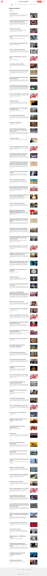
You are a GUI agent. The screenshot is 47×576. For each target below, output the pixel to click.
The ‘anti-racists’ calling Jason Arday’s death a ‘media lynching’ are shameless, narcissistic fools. (18, 30)
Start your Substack (21, 571)
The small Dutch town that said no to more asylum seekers (18, 451)
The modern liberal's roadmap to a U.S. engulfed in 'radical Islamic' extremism (18, 496)
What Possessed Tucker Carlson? (17, 301)
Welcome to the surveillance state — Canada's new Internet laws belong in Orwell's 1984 (19, 262)
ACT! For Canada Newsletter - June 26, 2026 (19, 488)
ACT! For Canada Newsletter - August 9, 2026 (19, 93)
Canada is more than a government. (15, 428)
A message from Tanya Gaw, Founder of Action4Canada (18, 65)
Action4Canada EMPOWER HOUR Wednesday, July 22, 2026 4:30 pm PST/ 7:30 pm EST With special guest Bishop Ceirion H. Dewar (19, 293)
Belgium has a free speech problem (17, 467)
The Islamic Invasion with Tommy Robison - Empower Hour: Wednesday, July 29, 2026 (19, 229)
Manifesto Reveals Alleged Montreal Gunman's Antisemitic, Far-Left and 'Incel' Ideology (18, 544)
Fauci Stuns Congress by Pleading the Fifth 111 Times (19, 172)
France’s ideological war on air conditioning (19, 474)
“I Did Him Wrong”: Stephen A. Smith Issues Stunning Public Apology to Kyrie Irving (19, 154)
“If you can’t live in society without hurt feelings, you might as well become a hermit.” (19, 376)
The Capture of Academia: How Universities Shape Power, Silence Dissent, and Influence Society (19, 220)
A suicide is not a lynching (15, 28)
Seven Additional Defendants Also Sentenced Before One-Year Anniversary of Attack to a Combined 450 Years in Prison (19, 508)
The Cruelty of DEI (13, 13)
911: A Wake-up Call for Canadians (17, 64)
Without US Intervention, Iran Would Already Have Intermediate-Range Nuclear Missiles (19, 187)
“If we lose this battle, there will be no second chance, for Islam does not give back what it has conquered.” (18, 490)
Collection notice (30, 569)
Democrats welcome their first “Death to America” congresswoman (17, 393)
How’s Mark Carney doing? (15, 529)
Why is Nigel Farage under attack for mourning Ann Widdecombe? (17, 346)
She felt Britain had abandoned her (15, 44)
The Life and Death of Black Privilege (17, 49)
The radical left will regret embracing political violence (19, 460)
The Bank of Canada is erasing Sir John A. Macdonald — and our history (18, 419)
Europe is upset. (12, 339)
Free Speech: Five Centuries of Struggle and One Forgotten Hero (19, 109)
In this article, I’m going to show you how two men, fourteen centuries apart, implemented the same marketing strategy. (19, 303)
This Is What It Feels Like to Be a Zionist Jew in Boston (19, 36)
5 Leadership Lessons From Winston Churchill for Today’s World (17, 553)
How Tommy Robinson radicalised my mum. (19, 43)
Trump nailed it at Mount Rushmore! (17, 398)
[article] (23, 16)
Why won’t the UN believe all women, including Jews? (17, 443)
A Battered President (14, 101)
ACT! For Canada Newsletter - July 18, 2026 (19, 315)
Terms (26, 569)
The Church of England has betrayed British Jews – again (19, 284)
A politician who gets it (14, 276)
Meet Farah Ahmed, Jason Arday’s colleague (19, 70)
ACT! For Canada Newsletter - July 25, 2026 (19, 246)
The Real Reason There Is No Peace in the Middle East (18, 270)
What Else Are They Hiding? (15, 122)
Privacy (23, 569)
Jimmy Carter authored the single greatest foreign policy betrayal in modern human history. (18, 241)
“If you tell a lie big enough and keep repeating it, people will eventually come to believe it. (19, 148)
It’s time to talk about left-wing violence (18, 359)
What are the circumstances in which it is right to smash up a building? (19, 462)
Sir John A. (11, 421)
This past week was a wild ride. (14, 123)
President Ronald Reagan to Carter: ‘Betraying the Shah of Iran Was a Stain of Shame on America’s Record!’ (19, 237)
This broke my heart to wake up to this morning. (17, 561)
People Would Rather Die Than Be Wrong (18, 522)
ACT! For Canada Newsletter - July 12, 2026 (19, 374)
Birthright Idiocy (13, 433)
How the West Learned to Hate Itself (17, 115)
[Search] (34, 2)
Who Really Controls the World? (16, 481)
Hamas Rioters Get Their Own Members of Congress (18, 391)
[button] (11, 4)
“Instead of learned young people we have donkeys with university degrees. (18, 248)
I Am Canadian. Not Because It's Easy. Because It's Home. (17, 427)
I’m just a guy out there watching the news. (16, 538)
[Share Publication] (36, 2)
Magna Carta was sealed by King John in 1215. (17, 110)
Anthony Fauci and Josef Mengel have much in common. (18, 139)
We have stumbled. (13, 413)
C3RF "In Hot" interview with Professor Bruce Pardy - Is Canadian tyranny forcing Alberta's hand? (19, 514)
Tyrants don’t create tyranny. (14, 59)
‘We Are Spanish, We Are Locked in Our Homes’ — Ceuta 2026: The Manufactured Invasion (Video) (18, 130)
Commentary (12, 555)
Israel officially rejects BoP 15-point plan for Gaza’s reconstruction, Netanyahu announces (19, 86)
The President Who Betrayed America (17, 352)
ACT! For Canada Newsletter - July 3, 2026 (19, 405)
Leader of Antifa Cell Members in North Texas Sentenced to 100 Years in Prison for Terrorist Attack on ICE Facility (19, 505)
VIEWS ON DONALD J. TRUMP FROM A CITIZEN (18, 537)
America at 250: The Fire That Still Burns (18, 412)
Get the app (28, 571)
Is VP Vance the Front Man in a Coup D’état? (19, 308)
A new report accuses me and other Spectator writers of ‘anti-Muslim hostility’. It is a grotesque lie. (19, 333)
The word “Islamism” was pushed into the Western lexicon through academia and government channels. (19, 198)
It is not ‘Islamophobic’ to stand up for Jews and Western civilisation (19, 331)
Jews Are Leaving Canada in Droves (17, 203)
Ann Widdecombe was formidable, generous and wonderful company (19, 323)
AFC (12, 16)
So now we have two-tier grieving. (15, 347)
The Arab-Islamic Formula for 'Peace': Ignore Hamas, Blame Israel (19, 78)
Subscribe (39, 1)
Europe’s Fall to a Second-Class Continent (18, 338)
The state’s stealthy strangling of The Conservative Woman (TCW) (17, 382)
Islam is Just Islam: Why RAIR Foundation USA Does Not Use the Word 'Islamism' (19, 196)
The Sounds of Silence (14, 138)
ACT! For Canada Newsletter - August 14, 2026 (18, 57)
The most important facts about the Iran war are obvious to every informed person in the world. (19, 190)
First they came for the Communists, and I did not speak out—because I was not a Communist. (19, 96)
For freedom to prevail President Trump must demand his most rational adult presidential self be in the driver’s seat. (19, 103)
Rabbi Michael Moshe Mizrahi (16, 560)
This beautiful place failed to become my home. (17, 38)
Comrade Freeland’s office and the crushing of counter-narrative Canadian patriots (19, 21)
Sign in (44, 1)
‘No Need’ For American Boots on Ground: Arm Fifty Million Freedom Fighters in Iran (19, 254)
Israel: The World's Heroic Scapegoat (17, 179)
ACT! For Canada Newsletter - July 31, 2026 (19, 146)
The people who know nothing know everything (17, 367)
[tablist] (12, 11)
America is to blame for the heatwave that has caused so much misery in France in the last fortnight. (18, 476)
